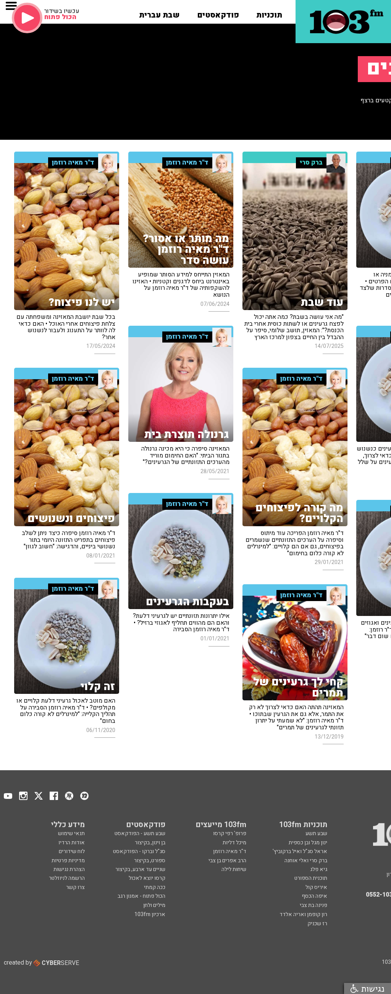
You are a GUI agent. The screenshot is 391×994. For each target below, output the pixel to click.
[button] (269, 12)
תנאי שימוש (71, 833)
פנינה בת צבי (313, 905)
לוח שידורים (72, 851)
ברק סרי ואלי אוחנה (305, 860)
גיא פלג (318, 869)
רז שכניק (317, 923)
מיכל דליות (234, 842)
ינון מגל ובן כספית (308, 842)
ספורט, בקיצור (149, 860)
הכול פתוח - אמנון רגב (141, 896)
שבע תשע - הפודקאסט (140, 833)
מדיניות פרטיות (68, 860)
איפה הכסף (314, 896)
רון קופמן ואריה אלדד (303, 914)
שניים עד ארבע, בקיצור (140, 869)
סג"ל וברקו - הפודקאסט (139, 851)
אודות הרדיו (71, 842)
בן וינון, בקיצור (150, 842)
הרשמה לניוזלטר (67, 878)
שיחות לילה (233, 869)
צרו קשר (75, 887)
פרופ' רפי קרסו (229, 833)
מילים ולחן (154, 905)
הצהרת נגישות (69, 869)
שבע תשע (316, 833)
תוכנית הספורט (310, 878)
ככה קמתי (154, 887)
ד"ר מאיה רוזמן (229, 851)
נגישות (372, 988)
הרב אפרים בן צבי (227, 860)
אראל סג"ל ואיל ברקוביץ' (300, 851)
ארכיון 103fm (149, 914)
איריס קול (316, 887)
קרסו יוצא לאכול (147, 878)
